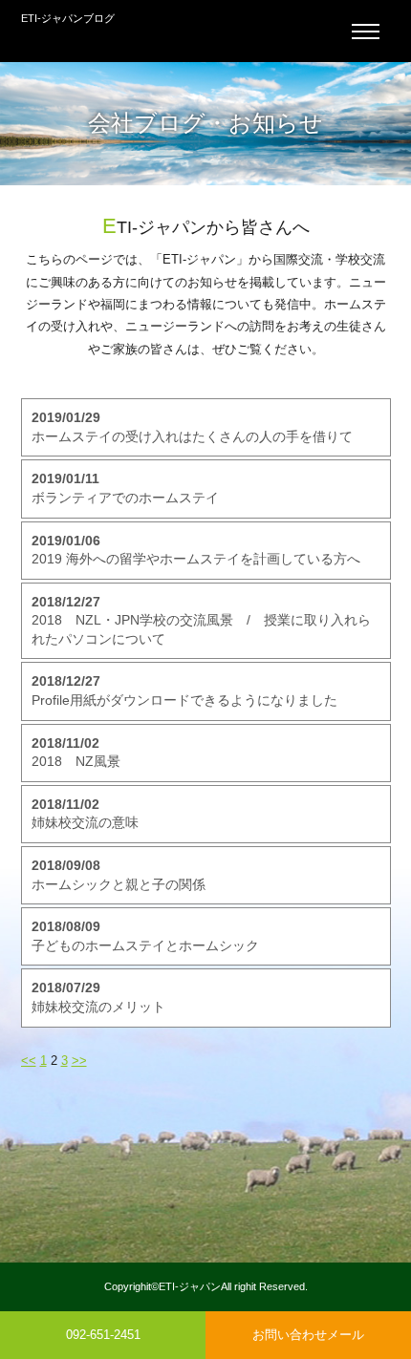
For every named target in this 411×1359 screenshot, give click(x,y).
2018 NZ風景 (76, 752)
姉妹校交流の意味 (85, 813)
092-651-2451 (103, 1334)
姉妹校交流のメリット (98, 997)
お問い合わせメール (308, 1334)
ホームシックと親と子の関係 (119, 875)
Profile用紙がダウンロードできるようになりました (184, 690)
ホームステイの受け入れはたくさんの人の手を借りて (192, 427)
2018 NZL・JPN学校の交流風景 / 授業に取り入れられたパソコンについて (201, 620)
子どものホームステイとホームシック (145, 936)
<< (28, 1060)
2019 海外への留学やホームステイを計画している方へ (196, 550)
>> (79, 1060)
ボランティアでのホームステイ (125, 488)
